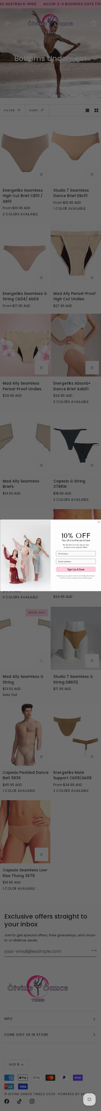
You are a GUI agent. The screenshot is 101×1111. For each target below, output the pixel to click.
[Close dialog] (98, 522)
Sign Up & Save (75, 569)
